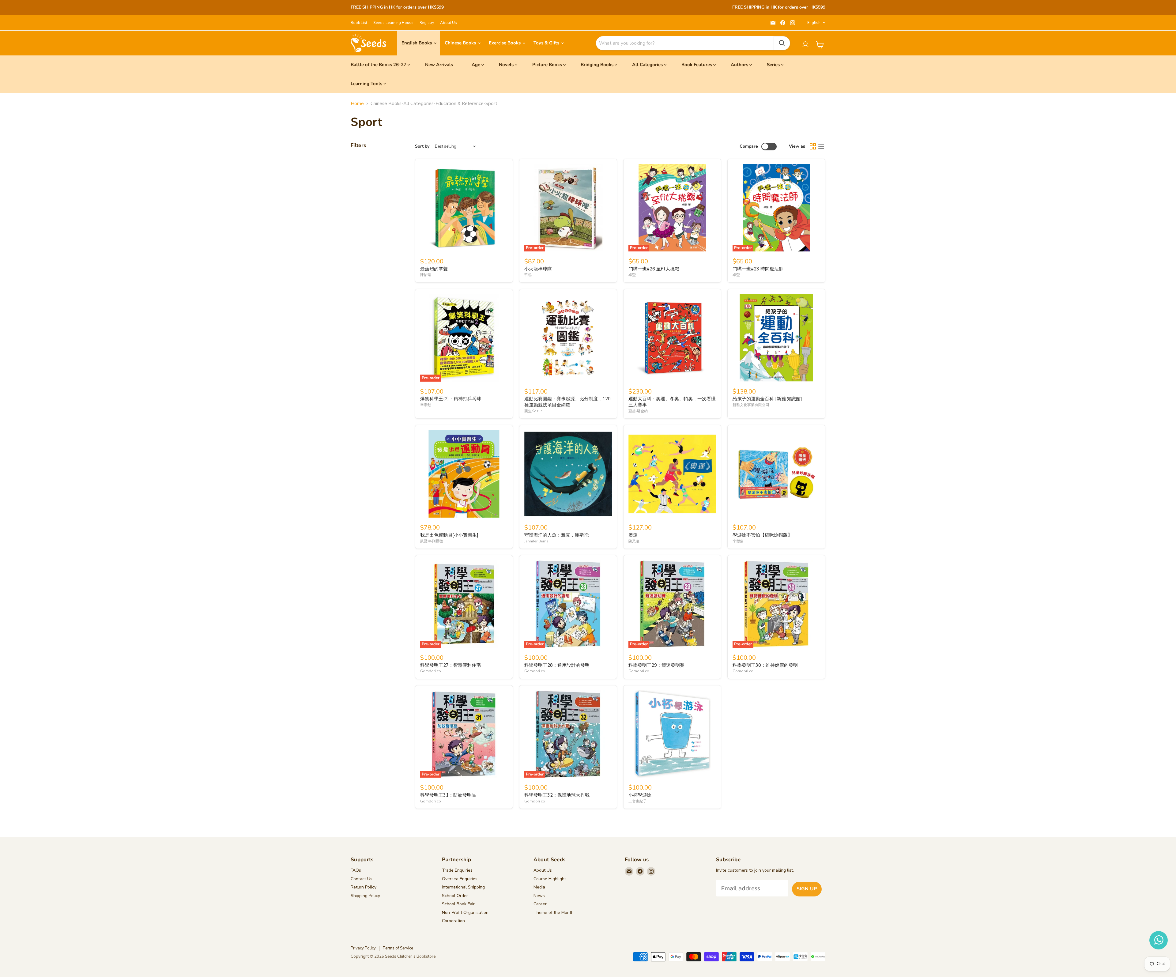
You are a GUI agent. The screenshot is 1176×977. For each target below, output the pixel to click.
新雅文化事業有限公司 (751, 404)
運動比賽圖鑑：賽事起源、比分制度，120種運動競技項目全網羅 (567, 402)
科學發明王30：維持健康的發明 (765, 665)
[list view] (821, 146)
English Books (417, 43)
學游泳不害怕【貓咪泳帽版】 (762, 535)
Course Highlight (549, 879)
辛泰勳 (425, 404)
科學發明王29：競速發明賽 (656, 665)
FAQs (356, 870)
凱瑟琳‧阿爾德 (431, 541)
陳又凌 (633, 541)
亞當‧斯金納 (638, 411)
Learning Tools (366, 84)
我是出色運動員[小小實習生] (449, 535)
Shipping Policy (365, 896)
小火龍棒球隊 (538, 269)
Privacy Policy (363, 948)
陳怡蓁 (425, 274)
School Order (455, 896)
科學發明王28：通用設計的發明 (557, 665)
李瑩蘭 (738, 541)
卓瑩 (632, 274)
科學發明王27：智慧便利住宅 (450, 665)
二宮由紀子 (637, 801)
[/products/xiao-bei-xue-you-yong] (672, 734)
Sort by (422, 146)
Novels (506, 65)
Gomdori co (430, 671)
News (539, 896)
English (813, 22)
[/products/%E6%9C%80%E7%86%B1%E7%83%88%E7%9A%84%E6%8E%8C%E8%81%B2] (464, 208)
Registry (427, 23)
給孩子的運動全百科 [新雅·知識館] (767, 399)
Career (540, 904)
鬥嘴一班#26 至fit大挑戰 (653, 269)
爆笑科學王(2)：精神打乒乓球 (450, 399)
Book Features (696, 65)
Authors (739, 65)
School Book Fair (458, 904)
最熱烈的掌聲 (434, 269)
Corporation (453, 921)
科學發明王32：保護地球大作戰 (557, 795)
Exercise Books (505, 43)
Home (357, 103)
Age (476, 65)
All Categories (647, 65)
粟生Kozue (533, 411)
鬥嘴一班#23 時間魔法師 (758, 269)
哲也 (528, 274)
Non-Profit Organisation (465, 912)
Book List (359, 23)
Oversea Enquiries (459, 879)
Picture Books (547, 65)
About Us (448, 23)
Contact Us (361, 879)
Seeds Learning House (393, 23)
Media (539, 887)
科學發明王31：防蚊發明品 (448, 795)
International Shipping (463, 887)
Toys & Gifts (546, 43)
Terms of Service (398, 948)
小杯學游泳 (639, 795)
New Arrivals (439, 65)
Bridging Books (597, 65)
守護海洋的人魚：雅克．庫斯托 (556, 535)
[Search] (782, 43)
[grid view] (813, 146)
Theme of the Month (553, 912)
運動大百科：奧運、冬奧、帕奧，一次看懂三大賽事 (672, 402)
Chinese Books (461, 43)
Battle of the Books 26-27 (378, 65)
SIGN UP (807, 888)
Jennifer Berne (536, 541)
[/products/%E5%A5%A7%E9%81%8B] (672, 474)
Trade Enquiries (457, 870)
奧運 (633, 535)
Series (773, 65)
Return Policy (363, 887)
